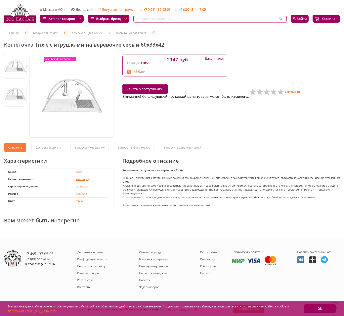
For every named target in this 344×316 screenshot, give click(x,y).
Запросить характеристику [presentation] (182, 147)
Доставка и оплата (90, 252)
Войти (302, 19)
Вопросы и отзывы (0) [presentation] (90, 147)
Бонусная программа (118, 9)
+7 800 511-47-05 (39, 259)
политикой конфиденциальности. (33, 311)
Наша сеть (207, 273)
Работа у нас (208, 266)
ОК (320, 308)
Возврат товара (88, 273)
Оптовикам (207, 259)
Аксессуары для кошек (87, 33)
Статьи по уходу (150, 252)
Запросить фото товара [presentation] (134, 147)
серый (79, 201)
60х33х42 (81, 194)
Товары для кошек (45, 33)
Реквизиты (84, 280)
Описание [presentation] (15, 147)
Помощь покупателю (153, 266)
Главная (13, 33)
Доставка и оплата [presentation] (48, 147)
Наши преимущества (153, 273)
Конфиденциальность (92, 259)
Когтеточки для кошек (131, 33)
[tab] (15, 147)
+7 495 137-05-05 (39, 253)
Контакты (83, 287)
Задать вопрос (149, 287)
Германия (82, 186)
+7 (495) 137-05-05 (157, 9)
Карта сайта (208, 252)
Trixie (79, 172)
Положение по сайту (91, 266)
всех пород (82, 179)
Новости (144, 280)
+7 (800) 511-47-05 (192, 9)
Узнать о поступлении (145, 89)
